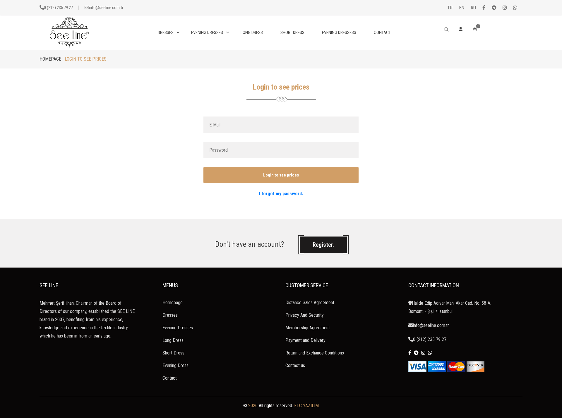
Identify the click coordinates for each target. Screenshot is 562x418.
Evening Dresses (177, 327)
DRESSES (166, 32)
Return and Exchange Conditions (314, 353)
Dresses (170, 315)
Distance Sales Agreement (309, 302)
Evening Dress (175, 365)
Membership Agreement (307, 327)
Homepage (172, 302)
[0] (475, 29)
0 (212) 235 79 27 (58, 7)
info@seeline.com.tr (106, 7)
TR (450, 8)
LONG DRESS (252, 32)
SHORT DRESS (292, 32)
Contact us (295, 365)
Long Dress (173, 340)
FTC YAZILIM (306, 405)
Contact (169, 378)
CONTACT (382, 32)
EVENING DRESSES (207, 32)
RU (473, 8)
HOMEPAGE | (52, 59)
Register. (323, 244)
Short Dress (173, 353)
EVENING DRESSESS (339, 32)
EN (461, 8)
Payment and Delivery (305, 340)
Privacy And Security (304, 315)
